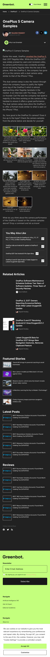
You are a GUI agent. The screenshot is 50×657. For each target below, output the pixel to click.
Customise (25, 652)
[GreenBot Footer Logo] (13, 557)
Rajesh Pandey (18, 33)
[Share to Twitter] (41, 32)
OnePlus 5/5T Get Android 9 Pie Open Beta (20, 253)
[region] (25, 640)
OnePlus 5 (13, 11)
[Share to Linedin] (45, 32)
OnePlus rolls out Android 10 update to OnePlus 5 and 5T (22, 246)
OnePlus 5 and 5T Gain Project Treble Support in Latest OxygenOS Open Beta (21, 261)
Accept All (25, 646)
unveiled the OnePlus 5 (36, 56)
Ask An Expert (7, 604)
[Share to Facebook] (37, 32)
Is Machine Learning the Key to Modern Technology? (30, 390)
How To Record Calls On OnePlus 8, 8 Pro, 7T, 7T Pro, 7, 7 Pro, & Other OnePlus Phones (22, 238)
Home (5, 11)
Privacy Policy (31, 574)
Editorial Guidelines (9, 608)
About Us (6, 622)
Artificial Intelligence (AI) (11, 600)
